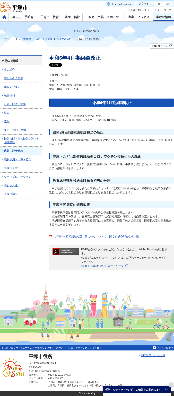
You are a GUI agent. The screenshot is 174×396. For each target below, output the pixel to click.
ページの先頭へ (165, 347)
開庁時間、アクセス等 (153, 355)
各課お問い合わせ (140, 10)
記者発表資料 (64, 39)
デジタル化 (11, 185)
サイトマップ (164, 10)
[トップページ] (4, 17)
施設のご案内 (12, 86)
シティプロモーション (17, 176)
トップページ (7, 39)
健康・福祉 (72, 17)
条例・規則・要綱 (15, 130)
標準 (159, 3)
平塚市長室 (11, 168)
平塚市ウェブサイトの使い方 (50, 347)
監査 (7, 112)
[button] (137, 389)
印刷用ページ (160, 46)
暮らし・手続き (23, 17)
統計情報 (9, 95)
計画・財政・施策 (15, 104)
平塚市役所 (41, 356)
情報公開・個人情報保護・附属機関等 (21, 140)
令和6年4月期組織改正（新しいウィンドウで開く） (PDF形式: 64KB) (97, 236)
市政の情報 (163, 17)
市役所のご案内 (13, 78)
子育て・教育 (49, 17)
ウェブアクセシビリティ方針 (83, 347)
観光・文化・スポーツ (103, 17)
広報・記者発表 (44, 39)
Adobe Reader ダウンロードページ (103, 265)
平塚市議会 (11, 193)
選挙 (7, 121)
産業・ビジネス (139, 17)
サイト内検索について (88, 31)
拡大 (168, 3)
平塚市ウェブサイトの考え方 (16, 347)
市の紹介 (9, 69)
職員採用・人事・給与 (17, 159)
